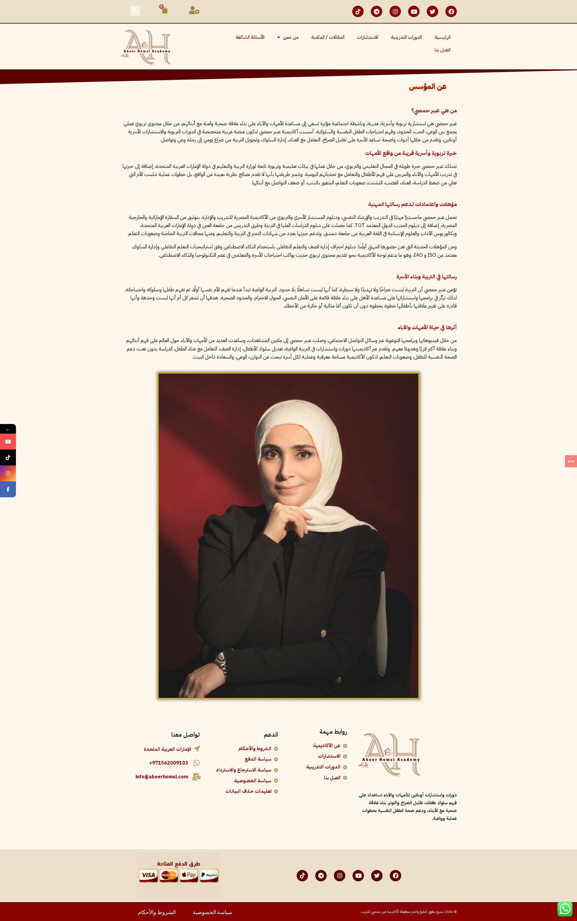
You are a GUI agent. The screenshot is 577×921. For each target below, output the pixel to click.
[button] (135, 11)
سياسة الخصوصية (212, 911)
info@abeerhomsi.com (162, 776)
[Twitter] (432, 11)
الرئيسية (442, 37)
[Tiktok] (358, 11)
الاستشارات (367, 37)
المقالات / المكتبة (327, 37)
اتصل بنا (442, 49)
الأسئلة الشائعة (250, 37)
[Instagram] (395, 11)
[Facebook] (451, 11)
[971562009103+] (196, 763)
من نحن (291, 37)
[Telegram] (376, 11)
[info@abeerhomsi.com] (196, 776)
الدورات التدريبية (406, 37)
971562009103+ (168, 763)
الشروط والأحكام (157, 911)
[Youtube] (414, 11)
